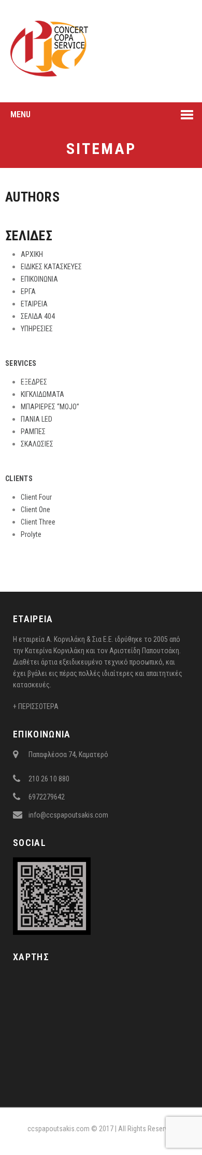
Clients (19, 478)
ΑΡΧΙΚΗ (32, 254)
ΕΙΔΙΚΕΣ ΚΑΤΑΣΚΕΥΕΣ (51, 267)
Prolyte (31, 534)
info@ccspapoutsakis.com (68, 815)
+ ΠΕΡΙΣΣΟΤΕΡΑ (36, 706)
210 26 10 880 (48, 779)
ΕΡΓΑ (28, 291)
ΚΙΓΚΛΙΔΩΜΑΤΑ (42, 394)
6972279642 (46, 797)
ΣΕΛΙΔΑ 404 (38, 316)
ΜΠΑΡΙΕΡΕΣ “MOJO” (50, 407)
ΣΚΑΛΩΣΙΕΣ (37, 444)
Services (20, 363)
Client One (35, 509)
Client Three (38, 522)
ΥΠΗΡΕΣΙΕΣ (37, 329)
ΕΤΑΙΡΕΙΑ (34, 304)
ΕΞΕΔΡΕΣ (34, 382)
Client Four (36, 497)
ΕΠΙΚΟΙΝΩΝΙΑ (39, 279)
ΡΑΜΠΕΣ (33, 431)
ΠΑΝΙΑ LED (36, 419)
